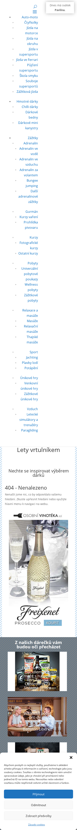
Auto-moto (30, 17)
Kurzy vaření (29, 217)
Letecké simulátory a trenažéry (28, 419)
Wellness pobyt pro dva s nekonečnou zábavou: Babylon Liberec (37, 721)
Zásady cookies (36, 824)
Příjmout (38, 794)
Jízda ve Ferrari (27, 60)
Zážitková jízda (27, 91)
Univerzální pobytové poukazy (29, 273)
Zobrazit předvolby (39, 816)
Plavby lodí (30, 363)
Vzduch (32, 409)
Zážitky (33, 138)
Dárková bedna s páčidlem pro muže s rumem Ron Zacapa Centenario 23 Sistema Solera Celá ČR (37, 679)
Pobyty (33, 263)
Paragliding (29, 430)
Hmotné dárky (27, 101)
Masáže (32, 321)
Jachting (32, 357)
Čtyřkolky (31, 22)
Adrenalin (30, 143)
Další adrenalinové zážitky (28, 196)
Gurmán (31, 211)
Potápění (31, 368)
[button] (71, 757)
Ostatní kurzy (28, 253)
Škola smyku (29, 75)
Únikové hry (29, 378)
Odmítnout (38, 805)
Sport (34, 352)
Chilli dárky (30, 107)
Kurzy (34, 237)
